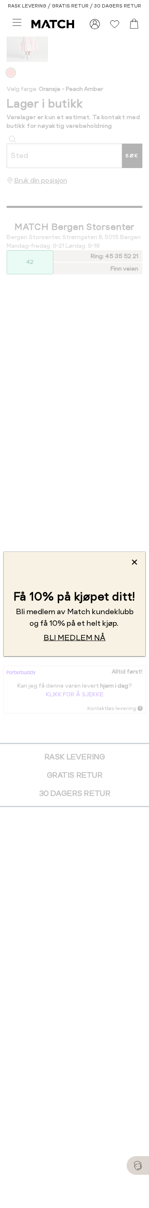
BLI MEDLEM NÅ (74, 637)
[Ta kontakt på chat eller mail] (138, 1165)
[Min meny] (95, 24)
